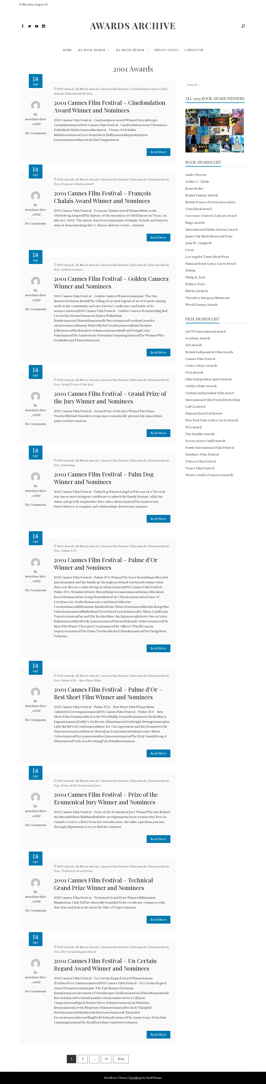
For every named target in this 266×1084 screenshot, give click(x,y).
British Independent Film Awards (209, 352)
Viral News (135, 1077)
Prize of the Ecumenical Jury (81, 785)
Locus (189, 250)
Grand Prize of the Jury (77, 384)
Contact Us (193, 50)
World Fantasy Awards (201, 304)
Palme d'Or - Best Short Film (81, 680)
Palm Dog (68, 465)
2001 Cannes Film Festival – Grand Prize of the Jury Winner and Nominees (110, 397)
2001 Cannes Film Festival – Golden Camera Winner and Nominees (111, 282)
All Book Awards (91, 50)
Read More (158, 152)
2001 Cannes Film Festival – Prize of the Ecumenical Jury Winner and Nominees (106, 798)
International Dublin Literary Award (211, 229)
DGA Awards (194, 372)
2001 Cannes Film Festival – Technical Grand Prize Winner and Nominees (103, 884)
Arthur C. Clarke (197, 181)
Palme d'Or (69, 550)
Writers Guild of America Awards (209, 475)
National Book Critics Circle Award (210, 264)
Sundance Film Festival (202, 454)
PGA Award (193, 427)
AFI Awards (193, 345)
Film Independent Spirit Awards (208, 379)
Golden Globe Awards (201, 386)
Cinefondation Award (144, 89)
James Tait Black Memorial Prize (209, 236)
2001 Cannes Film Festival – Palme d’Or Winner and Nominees (106, 563)
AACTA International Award (205, 331)
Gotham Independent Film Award (209, 393)
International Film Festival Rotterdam (212, 400)
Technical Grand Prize (76, 871)
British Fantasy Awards (201, 195)
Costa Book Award (198, 209)
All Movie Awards (129, 50)
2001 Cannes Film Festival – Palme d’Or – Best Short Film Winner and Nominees (108, 693)
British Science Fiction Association (210, 202)
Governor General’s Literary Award (211, 216)
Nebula (190, 270)
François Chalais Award (77, 184)
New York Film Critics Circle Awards (211, 420)
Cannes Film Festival (114, 89)
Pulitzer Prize (195, 284)
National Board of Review (203, 413)
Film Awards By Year (79, 93)
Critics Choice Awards (201, 365)
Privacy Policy (166, 50)
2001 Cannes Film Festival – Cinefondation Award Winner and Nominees (109, 106)
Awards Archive (133, 25)
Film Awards (138, 179)
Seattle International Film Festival (209, 447)
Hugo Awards (195, 223)
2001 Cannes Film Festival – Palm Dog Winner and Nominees (104, 478)
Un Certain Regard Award (78, 951)
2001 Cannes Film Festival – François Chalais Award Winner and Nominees (102, 197)
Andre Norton (195, 175)
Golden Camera (72, 269)
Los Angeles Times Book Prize (207, 257)
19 (106, 1059)
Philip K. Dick (195, 277)
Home (67, 50)
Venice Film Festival (199, 468)
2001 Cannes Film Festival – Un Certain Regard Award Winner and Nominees (105, 964)
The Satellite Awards (200, 434)
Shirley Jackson (196, 291)
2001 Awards (65, 89)
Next (121, 1059)
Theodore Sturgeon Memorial (207, 298)
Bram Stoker (194, 188)
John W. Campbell (198, 243)
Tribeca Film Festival (200, 461)
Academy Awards (197, 338)
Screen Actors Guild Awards (205, 441)
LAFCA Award (195, 406)
